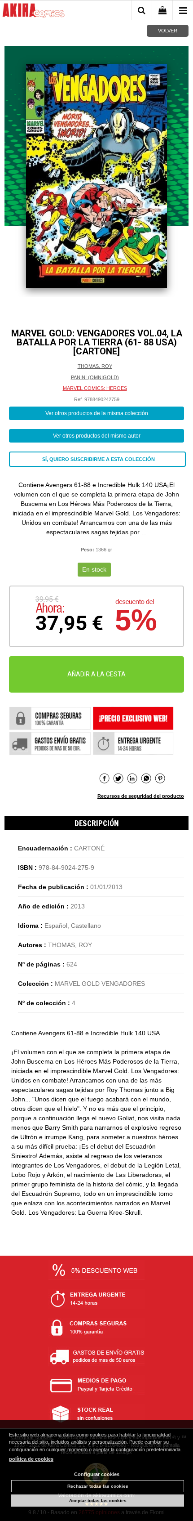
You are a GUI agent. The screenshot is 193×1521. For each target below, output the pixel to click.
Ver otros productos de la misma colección (96, 413)
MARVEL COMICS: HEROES (95, 388)
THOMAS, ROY (95, 366)
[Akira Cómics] (33, 12)
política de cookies (31, 1459)
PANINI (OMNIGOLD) (95, 377)
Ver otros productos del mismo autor (96, 436)
